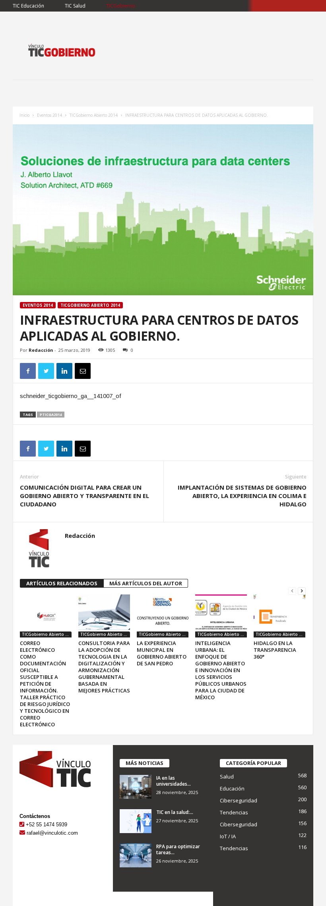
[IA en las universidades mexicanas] (135, 787)
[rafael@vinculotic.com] (22, 833)
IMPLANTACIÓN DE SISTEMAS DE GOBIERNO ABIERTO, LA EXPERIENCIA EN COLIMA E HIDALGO (242, 495)
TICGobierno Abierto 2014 (94, 115)
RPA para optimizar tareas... (178, 849)
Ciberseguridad (238, 800)
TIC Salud (75, 5)
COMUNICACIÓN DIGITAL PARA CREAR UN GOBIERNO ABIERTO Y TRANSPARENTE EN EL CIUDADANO (84, 495)
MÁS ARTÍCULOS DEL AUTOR (145, 583)
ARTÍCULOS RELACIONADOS (61, 583)
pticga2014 (51, 414)
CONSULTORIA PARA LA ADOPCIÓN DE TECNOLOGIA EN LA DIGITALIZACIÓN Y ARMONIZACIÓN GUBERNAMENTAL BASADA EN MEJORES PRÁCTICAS (104, 666)
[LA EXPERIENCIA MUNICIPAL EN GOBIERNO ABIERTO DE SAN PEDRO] (162, 615)
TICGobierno (120, 5)
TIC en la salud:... (174, 812)
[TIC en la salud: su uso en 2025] (135, 821)
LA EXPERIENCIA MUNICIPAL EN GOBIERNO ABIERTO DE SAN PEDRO (161, 653)
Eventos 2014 (49, 115)
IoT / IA (228, 836)
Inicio (24, 115)
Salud (227, 776)
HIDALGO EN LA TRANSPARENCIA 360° (275, 649)
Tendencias (234, 812)
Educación (232, 788)
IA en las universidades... (173, 781)
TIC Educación (28, 5)
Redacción (41, 350)
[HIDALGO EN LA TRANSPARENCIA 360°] (279, 615)
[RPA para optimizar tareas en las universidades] (135, 855)
